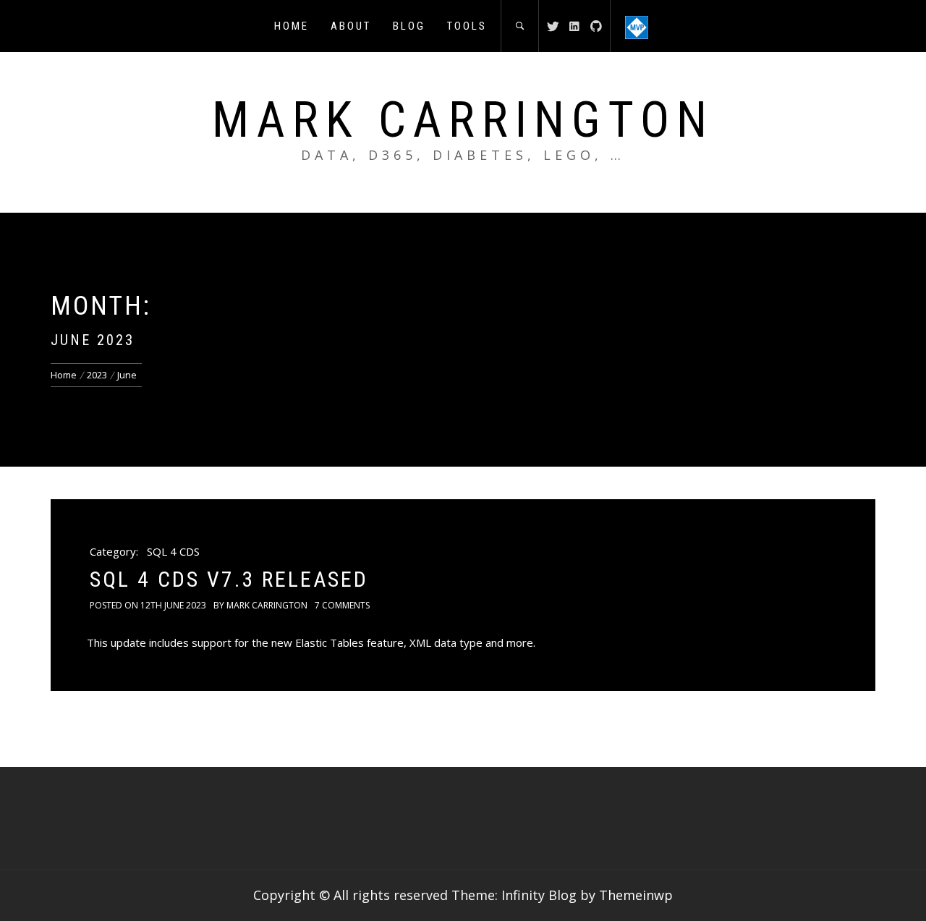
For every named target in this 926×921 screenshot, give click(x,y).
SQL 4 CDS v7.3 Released (229, 579)
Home (291, 26)
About (351, 26)
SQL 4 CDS (173, 551)
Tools (467, 26)
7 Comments (342, 605)
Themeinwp (636, 895)
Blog (409, 26)
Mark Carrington (463, 120)
